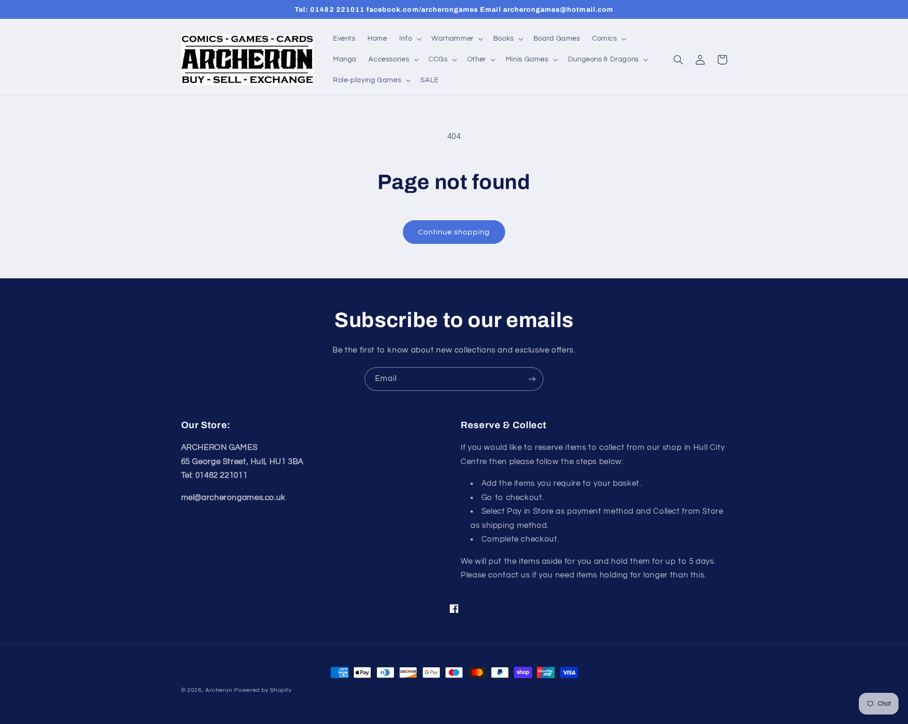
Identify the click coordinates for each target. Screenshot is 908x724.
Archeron (218, 690)
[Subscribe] (532, 378)
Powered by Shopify (262, 690)
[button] (409, 38)
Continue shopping (454, 232)
